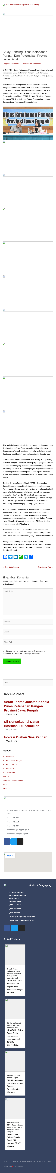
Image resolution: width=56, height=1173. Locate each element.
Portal (5, 784)
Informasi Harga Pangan (13, 780)
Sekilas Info (7, 788)
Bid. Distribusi (8, 756)
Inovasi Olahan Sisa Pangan (25, 737)
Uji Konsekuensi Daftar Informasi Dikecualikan (14, 1025)
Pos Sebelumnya (11, 567)
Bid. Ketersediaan (10, 764)
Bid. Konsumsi (8, 768)
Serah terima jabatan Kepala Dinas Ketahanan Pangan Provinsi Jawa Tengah (26, 706)
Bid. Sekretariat (9, 772)
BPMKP (6, 776)
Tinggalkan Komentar (11, 64)
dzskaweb (20, 1166)
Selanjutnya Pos (45, 567)
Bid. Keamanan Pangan (12, 760)
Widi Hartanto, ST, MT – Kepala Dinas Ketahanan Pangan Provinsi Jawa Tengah (15, 1127)
